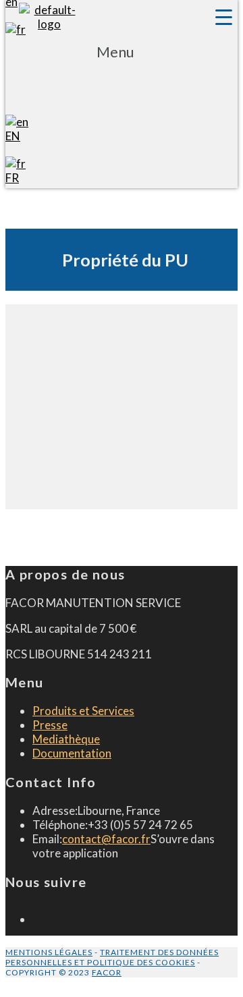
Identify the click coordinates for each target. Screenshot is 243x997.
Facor (107, 972)
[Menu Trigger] (223, 17)
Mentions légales (48, 952)
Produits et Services (83, 711)
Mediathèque (66, 739)
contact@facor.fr (106, 839)
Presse (50, 725)
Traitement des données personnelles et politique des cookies (112, 957)
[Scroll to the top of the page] (9, 984)
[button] (115, 73)
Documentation (71, 753)
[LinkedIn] (36, 919)
